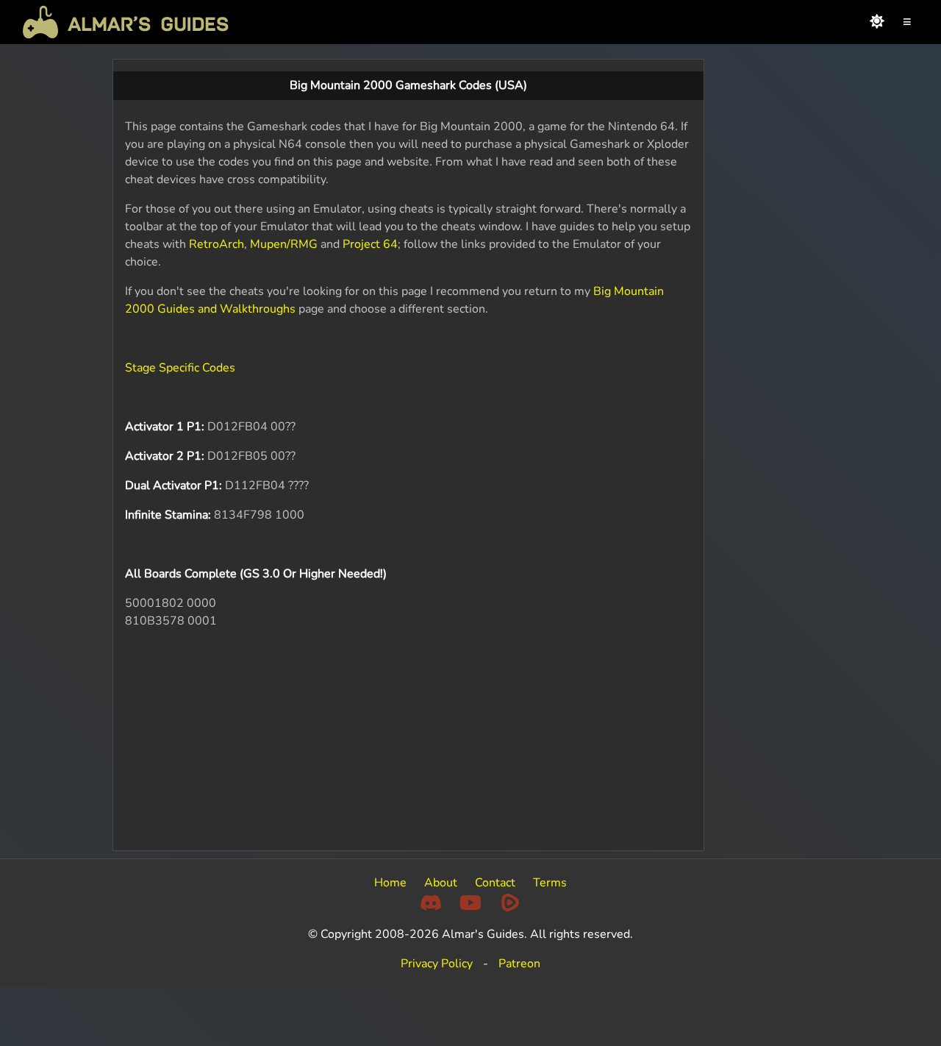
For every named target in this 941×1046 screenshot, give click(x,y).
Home (390, 883)
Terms (550, 883)
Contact (495, 883)
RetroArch (216, 244)
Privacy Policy (437, 964)
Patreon (519, 964)
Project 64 (370, 244)
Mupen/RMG (284, 244)
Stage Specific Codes (180, 368)
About (440, 883)
